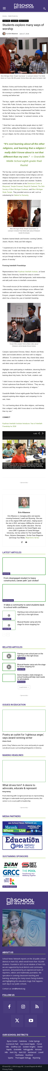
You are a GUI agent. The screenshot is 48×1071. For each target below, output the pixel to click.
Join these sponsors (9, 886)
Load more (23, 687)
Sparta (11, 1058)
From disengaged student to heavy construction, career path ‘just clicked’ (21, 579)
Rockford (29, 1055)
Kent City (13, 1052)
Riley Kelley (6, 791)
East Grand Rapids (27, 1044)
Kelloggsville (28, 1049)
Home (4, 16)
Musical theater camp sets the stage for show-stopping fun (31, 666)
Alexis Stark (6, 741)
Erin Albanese (13, 33)
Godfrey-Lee (16, 1047)
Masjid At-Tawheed (30, 186)
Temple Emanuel (17, 186)
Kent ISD (6, 573)
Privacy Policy (7, 1069)
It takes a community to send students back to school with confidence (24, 606)
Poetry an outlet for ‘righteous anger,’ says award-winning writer (23, 736)
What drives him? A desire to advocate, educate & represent (19, 787)
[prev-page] (4, 634)
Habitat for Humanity (21, 195)
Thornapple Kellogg (23, 1058)
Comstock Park (12, 1044)
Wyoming (36, 1058)
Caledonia (23, 1041)
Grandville (15, 21)
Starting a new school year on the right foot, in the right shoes (30, 655)
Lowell (40, 1052)
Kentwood (32, 1052)
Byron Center (12, 1041)
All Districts (6, 619)
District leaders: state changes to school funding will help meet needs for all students (31, 677)
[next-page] (7, 634)
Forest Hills (6, 21)
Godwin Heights (29, 1047)
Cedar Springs (34, 1041)
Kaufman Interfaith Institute (28, 272)
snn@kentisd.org (18, 988)
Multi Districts (13, 16)
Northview (19, 1055)
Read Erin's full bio (32, 538)
